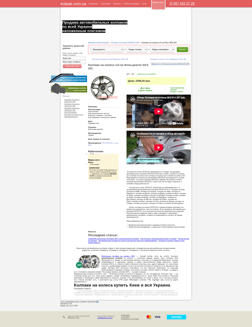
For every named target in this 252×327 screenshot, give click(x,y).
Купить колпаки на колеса (87, 291)
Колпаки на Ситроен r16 (144, 291)
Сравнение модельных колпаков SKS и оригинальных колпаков (113, 239)
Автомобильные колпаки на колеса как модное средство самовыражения (127, 241)
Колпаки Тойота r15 (151, 294)
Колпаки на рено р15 (134, 294)
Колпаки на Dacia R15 (83, 292)
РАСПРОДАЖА (70, 113)
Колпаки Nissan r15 (102, 294)
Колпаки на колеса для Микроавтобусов (73, 116)
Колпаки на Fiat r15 (101, 292)
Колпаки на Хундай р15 (143, 292)
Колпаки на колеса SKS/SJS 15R (71, 105)
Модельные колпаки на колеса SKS (118, 256)
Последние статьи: (103, 235)
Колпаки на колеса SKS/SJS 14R (71, 101)
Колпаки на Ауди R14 (125, 291)
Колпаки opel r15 (117, 294)
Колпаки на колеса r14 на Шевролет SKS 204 (110, 59)
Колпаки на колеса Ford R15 (121, 292)
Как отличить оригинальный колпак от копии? (158, 239)
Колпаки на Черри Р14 (165, 291)
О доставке (125, 317)
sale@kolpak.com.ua (105, 318)
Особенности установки (130, 319)
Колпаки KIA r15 (160, 292)
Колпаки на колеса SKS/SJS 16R (71, 109)
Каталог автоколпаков (98, 43)
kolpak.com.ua (73, 4)
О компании (125, 315)
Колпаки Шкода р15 (107, 291)
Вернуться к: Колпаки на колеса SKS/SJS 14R (170, 64)
